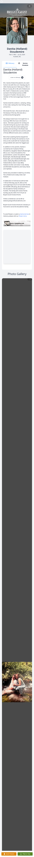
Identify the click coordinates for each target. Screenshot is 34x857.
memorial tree (24, 214)
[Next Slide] (30, 682)
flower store (23, 216)
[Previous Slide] (4, 682)
